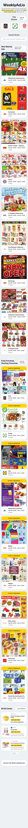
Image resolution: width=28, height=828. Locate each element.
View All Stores (22, 18)
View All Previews (22, 362)
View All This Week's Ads (17, 47)
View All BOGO (21, 708)
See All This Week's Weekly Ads (14, 763)
